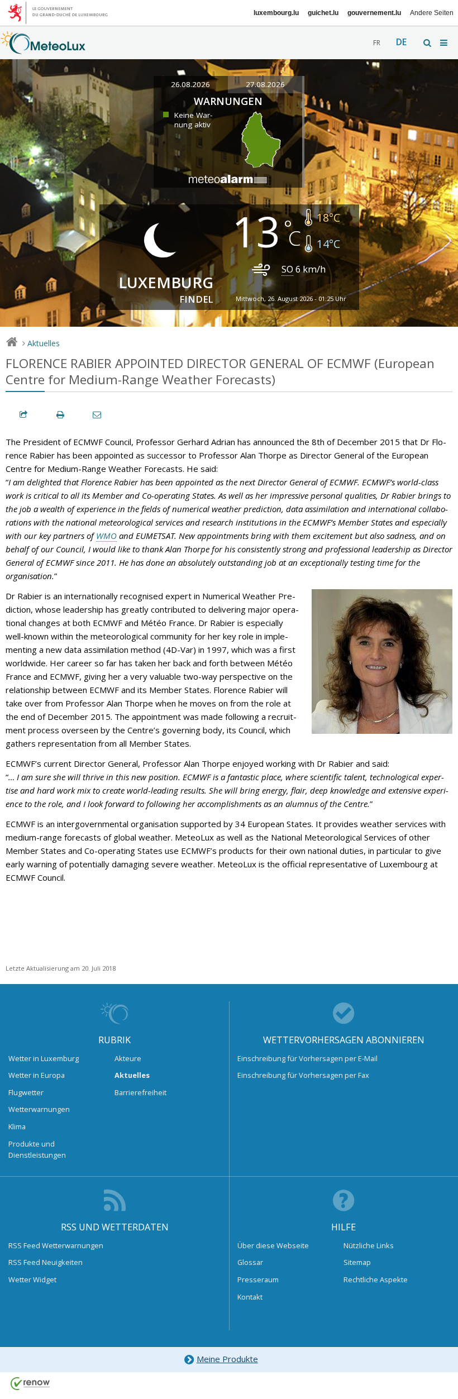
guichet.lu (323, 13)
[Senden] (97, 414)
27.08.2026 (265, 84)
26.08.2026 (190, 84)
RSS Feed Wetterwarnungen (55, 1245)
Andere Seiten (432, 13)
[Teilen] (24, 414)
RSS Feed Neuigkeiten (45, 1262)
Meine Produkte (227, 1358)
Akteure (128, 1058)
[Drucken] (60, 414)
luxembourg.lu (276, 13)
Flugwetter (26, 1092)
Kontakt (250, 1297)
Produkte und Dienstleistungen (37, 1149)
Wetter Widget (32, 1279)
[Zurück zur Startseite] (43, 48)
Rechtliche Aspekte (376, 1279)
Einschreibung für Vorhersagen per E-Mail (307, 1058)
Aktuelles (43, 343)
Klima (17, 1126)
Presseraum (258, 1279)
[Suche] (428, 43)
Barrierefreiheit (140, 1092)
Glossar (250, 1262)
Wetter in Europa (36, 1075)
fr (376, 42)
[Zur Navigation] (445, 43)
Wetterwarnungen (39, 1109)
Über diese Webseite (273, 1245)
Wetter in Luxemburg (43, 1058)
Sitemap (357, 1262)
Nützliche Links (369, 1245)
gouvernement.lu (374, 13)
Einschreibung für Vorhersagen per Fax (303, 1075)
